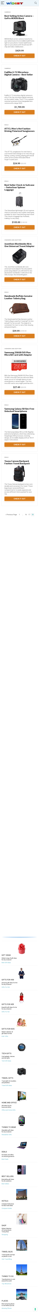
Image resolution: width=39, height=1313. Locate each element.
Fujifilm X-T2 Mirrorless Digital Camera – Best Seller (18, 73)
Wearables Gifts (7, 1134)
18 (32, 515)
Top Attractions (6, 1284)
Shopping (5, 1234)
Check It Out (19, 56)
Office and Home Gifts (8, 1110)
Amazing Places (7, 1308)
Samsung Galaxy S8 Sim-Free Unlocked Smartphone (19, 409)
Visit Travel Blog (7, 1259)
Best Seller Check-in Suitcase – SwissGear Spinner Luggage (19, 187)
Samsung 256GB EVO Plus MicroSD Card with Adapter (18, 353)
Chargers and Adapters (12, 240)
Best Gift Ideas (6, 962)
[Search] (35, 3)
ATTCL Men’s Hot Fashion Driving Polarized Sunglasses (19, 129)
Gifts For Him (6, 987)
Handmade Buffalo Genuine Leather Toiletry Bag (18, 297)
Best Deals (5, 1159)
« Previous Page (11, 515)
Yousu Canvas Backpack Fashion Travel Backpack (17, 462)
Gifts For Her (6, 1012)
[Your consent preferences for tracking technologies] (35, 1309)
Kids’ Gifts (5, 1036)
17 (29, 515)
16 (26, 515)
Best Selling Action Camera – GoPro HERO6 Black (19, 16)
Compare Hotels (7, 1208)
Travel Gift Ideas (7, 1085)
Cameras (7, 12)
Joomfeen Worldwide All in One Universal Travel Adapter (19, 244)
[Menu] (2, 3)
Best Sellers (5, 1184)
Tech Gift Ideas (6, 1061)
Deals (6, 125)
